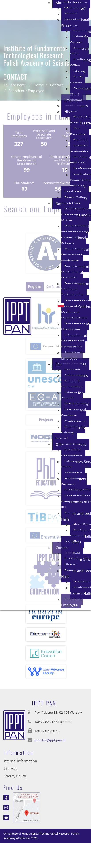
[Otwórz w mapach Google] (26, 807)
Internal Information (20, 761)
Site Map (10, 768)
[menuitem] (75, 22)
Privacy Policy (14, 776)
